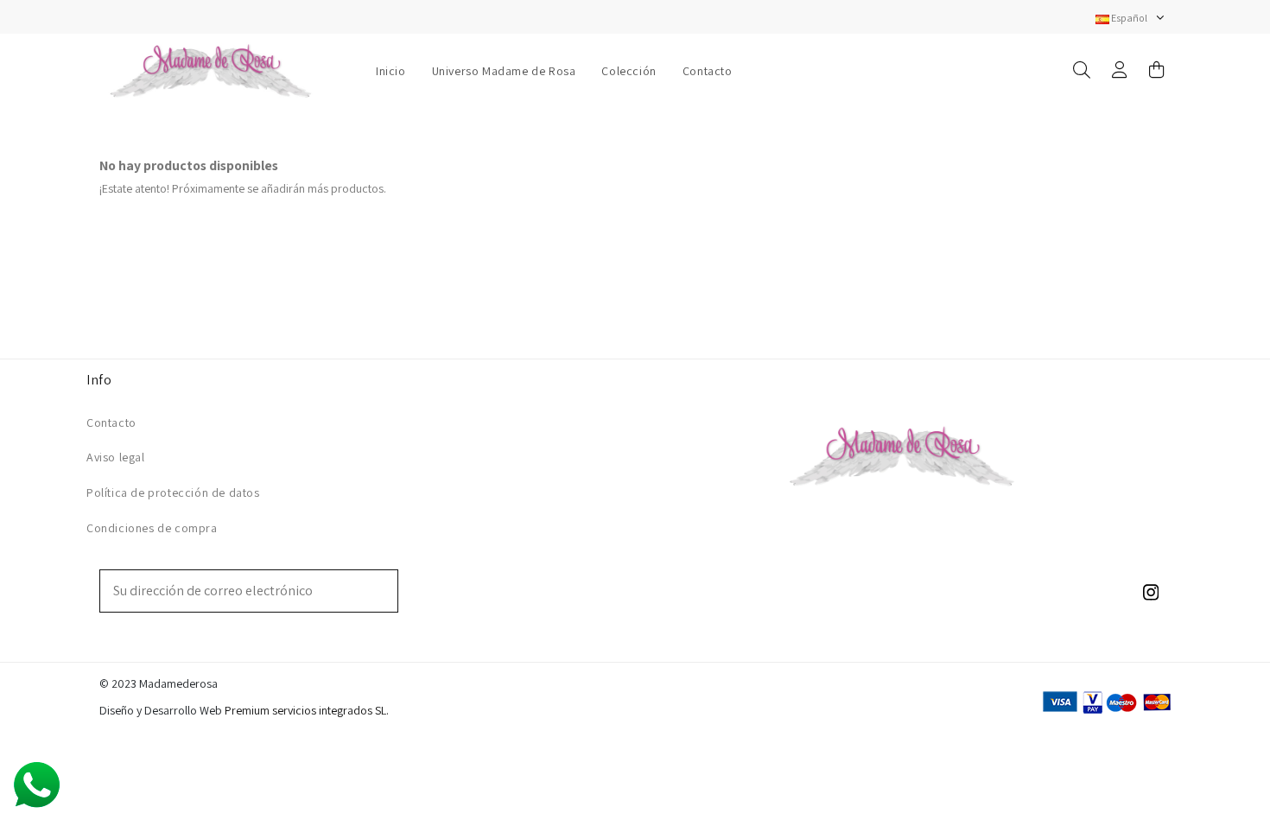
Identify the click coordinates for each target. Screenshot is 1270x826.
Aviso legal (115, 457)
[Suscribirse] (385, 591)
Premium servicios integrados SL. (307, 710)
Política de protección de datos (173, 492)
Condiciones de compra (152, 528)
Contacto (111, 422)
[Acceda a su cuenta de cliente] (1119, 71)
